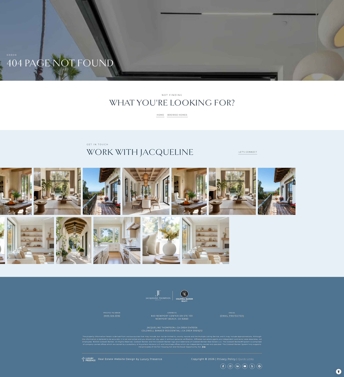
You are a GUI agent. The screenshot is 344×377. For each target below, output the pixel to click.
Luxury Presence (151, 359)
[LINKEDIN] (237, 366)
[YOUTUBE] (245, 366)
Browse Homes (177, 115)
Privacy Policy (226, 359)
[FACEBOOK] (223, 366)
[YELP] (252, 366)
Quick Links (246, 359)
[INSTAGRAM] (230, 366)
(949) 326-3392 (112, 316)
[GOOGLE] (259, 366)
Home (160, 115)
